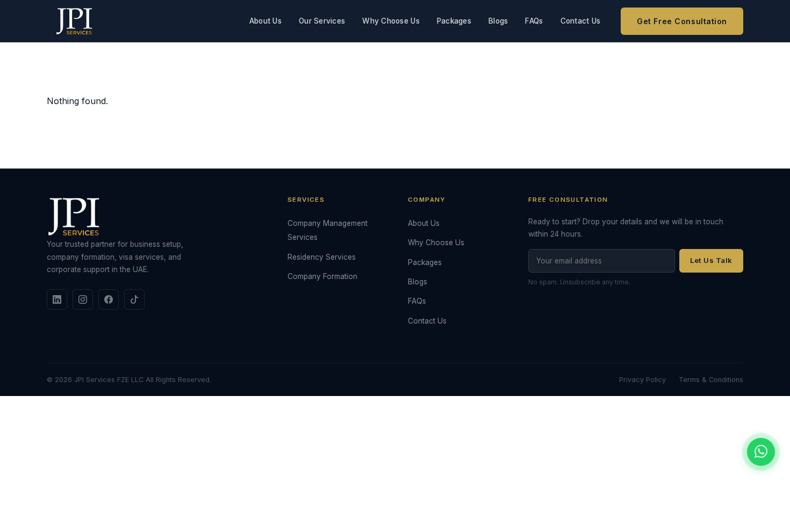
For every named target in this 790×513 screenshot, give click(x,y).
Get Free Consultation (682, 21)
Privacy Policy (642, 380)
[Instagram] (83, 299)
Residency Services (322, 257)
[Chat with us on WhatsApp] (761, 452)
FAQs (534, 21)
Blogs (498, 21)
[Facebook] (108, 299)
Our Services (322, 21)
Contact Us (581, 21)
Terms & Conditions (711, 380)
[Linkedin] (57, 299)
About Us (265, 21)
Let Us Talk (711, 260)
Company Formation (322, 276)
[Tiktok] (134, 299)
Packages (454, 21)
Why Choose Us (391, 21)
